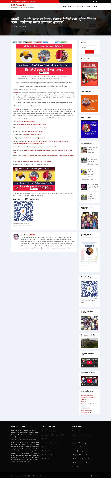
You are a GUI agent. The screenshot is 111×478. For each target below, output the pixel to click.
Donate (95, 6)
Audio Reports (76, 439)
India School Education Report (81, 463)
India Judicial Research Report (81, 455)
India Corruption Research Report (82, 459)
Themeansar (43, 476)
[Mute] (94, 366)
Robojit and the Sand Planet (89, 404)
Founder (88, 6)
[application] (89, 362)
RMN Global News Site (87, 395)
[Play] (83, 366)
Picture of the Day (77, 451)
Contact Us (75, 467)
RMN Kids (83, 401)
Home (64, 6)
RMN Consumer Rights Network (81, 435)
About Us (71, 6)
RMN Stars (84, 406)
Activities (80, 6)
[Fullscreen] (96, 366)
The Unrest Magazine (78, 431)
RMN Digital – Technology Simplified (53, 435)
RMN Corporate (85, 408)
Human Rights (22, 26)
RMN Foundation (18, 5)
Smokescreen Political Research (81, 447)
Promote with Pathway (79, 443)
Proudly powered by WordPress (19, 476)
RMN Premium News (86, 410)
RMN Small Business (48, 451)
